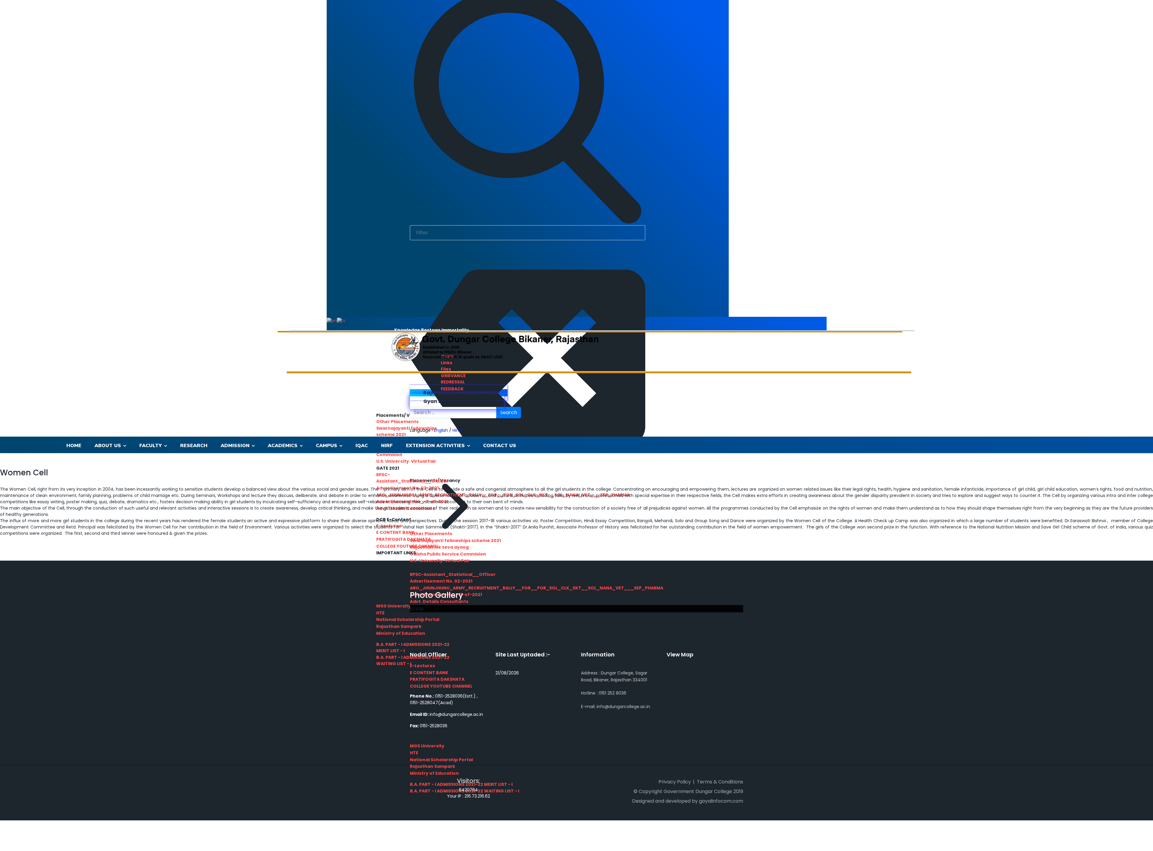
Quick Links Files (447, 362)
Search (508, 412)
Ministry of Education (434, 773)
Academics (283, 445)
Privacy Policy (674, 781)
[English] (332, 320)
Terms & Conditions (720, 781)
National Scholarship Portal (441, 760)
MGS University (427, 746)
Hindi (457, 430)
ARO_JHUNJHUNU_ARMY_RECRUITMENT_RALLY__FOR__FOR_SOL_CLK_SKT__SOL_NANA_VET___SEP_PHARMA (536, 588)
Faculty (150, 445)
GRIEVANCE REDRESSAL (453, 379)
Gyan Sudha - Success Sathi (458, 401)
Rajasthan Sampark (432, 766)
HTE (414, 753)
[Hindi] (341, 320)
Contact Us (499, 445)
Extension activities (435, 445)
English (441, 430)
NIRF (387, 445)
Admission (235, 445)
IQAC (362, 445)
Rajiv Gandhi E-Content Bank (460, 392)
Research (193, 445)
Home (73, 445)
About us (108, 445)
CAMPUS (326, 445)
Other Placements (397, 422)
